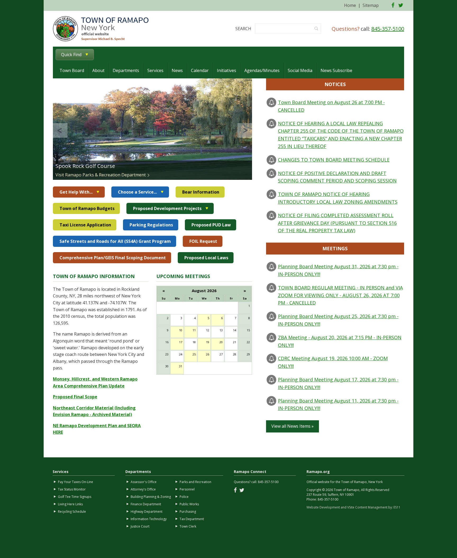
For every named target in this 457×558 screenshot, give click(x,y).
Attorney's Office (143, 489)
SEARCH (243, 29)
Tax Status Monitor (72, 489)
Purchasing (188, 511)
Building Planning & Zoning (151, 496)
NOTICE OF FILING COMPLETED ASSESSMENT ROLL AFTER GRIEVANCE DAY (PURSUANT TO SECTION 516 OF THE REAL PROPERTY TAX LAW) (337, 223)
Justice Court (140, 526)
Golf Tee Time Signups (74, 496)
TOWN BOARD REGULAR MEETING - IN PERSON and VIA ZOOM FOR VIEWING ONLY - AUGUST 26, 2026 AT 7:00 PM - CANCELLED (340, 295)
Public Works (189, 504)
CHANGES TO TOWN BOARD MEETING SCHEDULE (334, 160)
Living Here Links (70, 504)
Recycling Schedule (72, 511)
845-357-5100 (387, 28)
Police (184, 496)
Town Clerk (188, 526)
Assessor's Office (144, 482)
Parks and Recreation (195, 482)
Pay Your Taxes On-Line (75, 482)
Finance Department (146, 504)
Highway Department (146, 511)
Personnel (187, 489)
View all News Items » (292, 426)
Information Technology (149, 519)
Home (350, 5)
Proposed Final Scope (75, 397)
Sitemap (371, 5)
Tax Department (192, 519)
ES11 (397, 507)
